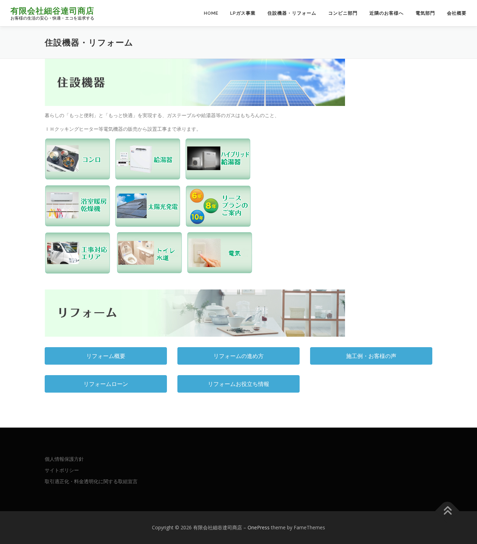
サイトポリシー (62, 470)
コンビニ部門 (343, 13)
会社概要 (457, 13)
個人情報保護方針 (64, 459)
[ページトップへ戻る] (447, 511)
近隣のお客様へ (386, 13)
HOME (211, 13)
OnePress (259, 527)
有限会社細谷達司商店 (52, 10)
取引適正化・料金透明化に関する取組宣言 (91, 481)
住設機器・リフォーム (291, 13)
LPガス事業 (243, 13)
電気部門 (425, 13)
